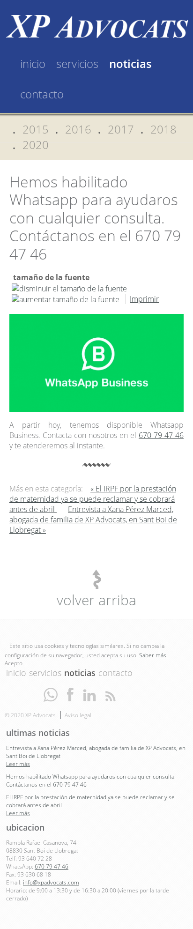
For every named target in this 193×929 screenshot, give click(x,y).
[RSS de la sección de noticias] (110, 694)
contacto (42, 94)
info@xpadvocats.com (51, 882)
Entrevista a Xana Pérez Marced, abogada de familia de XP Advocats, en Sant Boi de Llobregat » (93, 519)
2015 (35, 129)
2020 (35, 144)
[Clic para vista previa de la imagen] (96, 362)
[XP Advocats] (96, 25)
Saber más (152, 655)
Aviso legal (78, 715)
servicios (77, 63)
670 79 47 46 (161, 435)
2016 (78, 129)
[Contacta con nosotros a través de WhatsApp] (51, 694)
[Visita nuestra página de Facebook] (70, 694)
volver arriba (96, 599)
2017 (121, 129)
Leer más (18, 764)
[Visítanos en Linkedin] (89, 694)
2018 (163, 129)
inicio (32, 63)
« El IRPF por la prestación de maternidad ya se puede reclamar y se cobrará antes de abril (92, 498)
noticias (130, 63)
